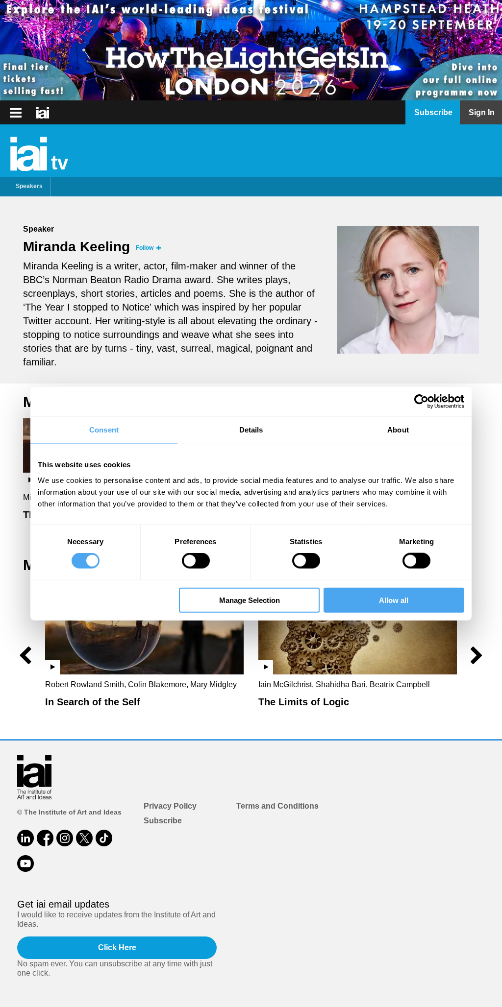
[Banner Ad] (251, 50)
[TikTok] (104, 838)
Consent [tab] (104, 430)
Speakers (29, 186)
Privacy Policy (170, 806)
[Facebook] (45, 838)
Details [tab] (251, 430)
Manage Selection (249, 600)
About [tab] (398, 430)
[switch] (196, 561)
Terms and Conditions (277, 806)
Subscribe (163, 820)
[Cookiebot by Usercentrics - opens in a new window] (421, 401)
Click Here (117, 947)
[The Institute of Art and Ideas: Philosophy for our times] (15, 112)
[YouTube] (25, 863)
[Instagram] (64, 838)
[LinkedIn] (25, 838)
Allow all (393, 600)
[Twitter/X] (84, 838)
